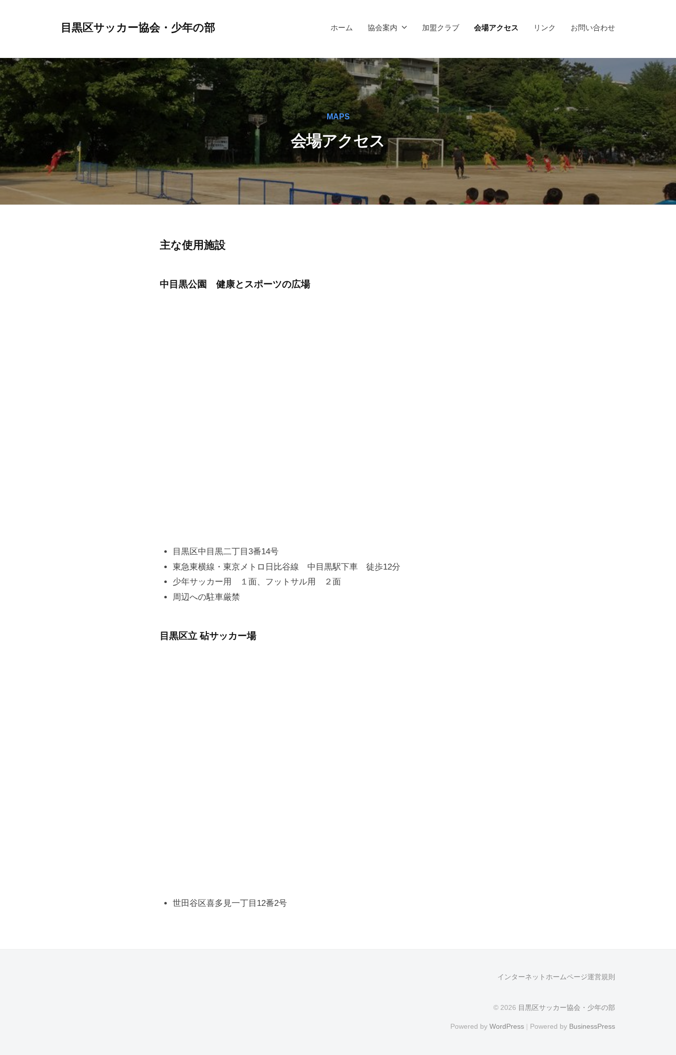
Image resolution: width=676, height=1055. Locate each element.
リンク (544, 27)
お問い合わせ (593, 27)
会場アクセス (496, 27)
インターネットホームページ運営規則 (556, 977)
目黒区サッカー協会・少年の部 (138, 27)
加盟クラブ (440, 27)
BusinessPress (592, 1026)
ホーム (342, 27)
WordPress (506, 1026)
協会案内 (382, 27)
